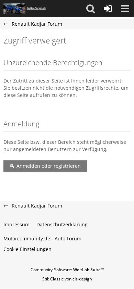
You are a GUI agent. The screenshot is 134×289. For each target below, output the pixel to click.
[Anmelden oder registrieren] (108, 8)
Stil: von (67, 279)
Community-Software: (67, 270)
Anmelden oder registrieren (48, 166)
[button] (91, 8)
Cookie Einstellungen (27, 249)
